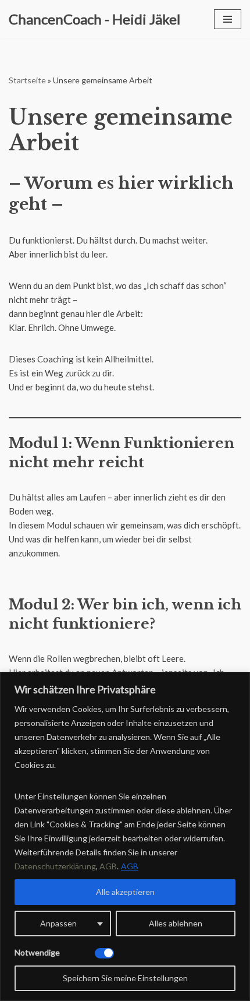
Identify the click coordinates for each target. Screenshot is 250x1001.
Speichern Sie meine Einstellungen (125, 978)
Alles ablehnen (175, 923)
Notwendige (37, 952)
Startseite (27, 80)
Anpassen (58, 923)
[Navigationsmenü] (227, 19)
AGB (129, 866)
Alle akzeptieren (125, 892)
